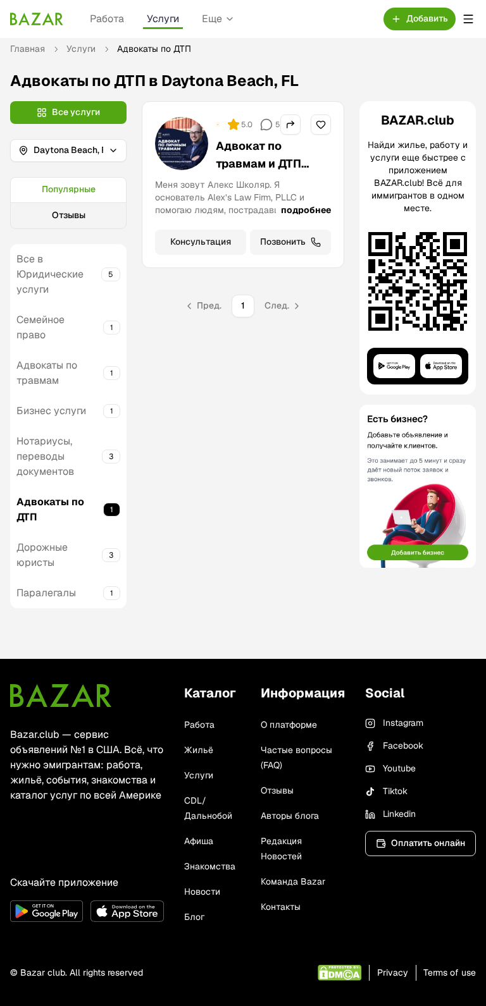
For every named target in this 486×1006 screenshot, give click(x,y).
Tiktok (395, 791)
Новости (202, 891)
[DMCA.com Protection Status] (339, 973)
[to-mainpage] (60, 695)
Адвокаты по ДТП (50, 509)
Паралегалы (46, 592)
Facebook (403, 745)
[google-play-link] (46, 911)
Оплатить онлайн (428, 843)
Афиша (198, 841)
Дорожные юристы (42, 555)
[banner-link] (417, 486)
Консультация (200, 241)
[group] (68, 203)
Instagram (403, 722)
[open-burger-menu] (468, 19)
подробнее (306, 210)
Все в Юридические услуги (50, 274)
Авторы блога (290, 815)
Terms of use (449, 972)
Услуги (163, 18)
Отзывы (68, 215)
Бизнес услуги (51, 410)
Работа (107, 18)
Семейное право (40, 327)
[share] (290, 124)
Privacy (392, 972)
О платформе (289, 724)
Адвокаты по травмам (46, 373)
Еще (212, 18)
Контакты (281, 906)
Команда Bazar (293, 881)
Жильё (198, 750)
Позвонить (283, 241)
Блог (194, 917)
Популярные (69, 189)
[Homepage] (36, 19)
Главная (27, 48)
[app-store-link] (126, 911)
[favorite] (321, 124)
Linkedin (399, 813)
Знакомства (209, 866)
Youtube (399, 768)
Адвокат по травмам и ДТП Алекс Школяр (259, 163)
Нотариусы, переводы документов (45, 456)
